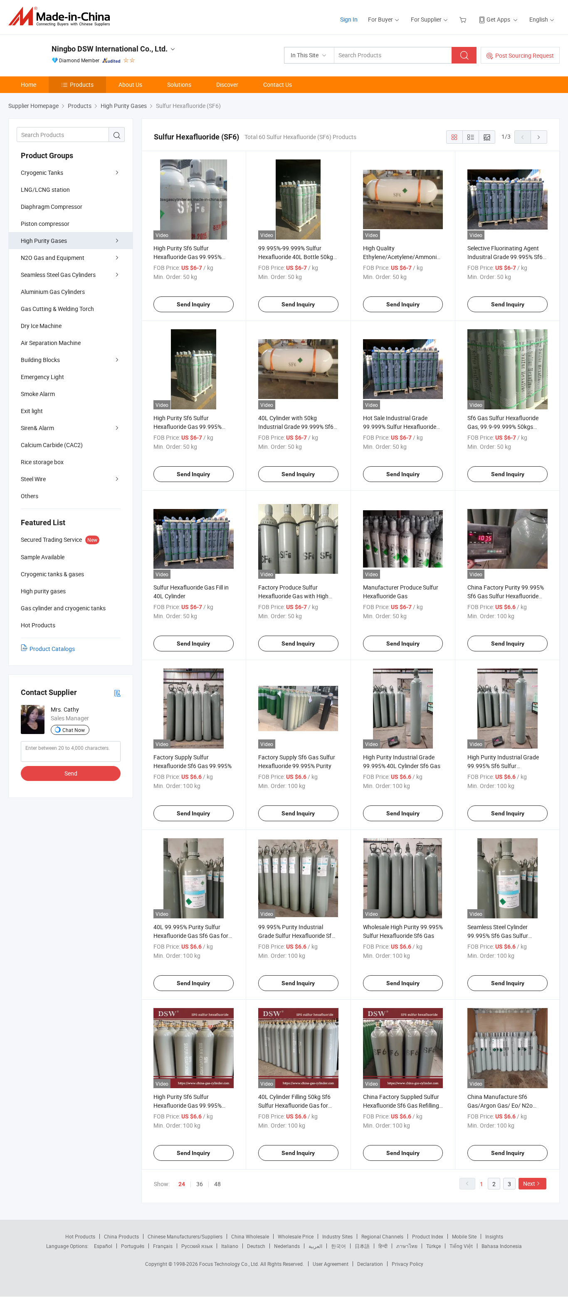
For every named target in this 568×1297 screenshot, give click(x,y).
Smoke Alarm (38, 394)
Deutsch (256, 1246)
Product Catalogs (52, 649)
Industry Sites (337, 1236)
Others (29, 496)
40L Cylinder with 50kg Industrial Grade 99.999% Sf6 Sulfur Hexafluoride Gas (295, 426)
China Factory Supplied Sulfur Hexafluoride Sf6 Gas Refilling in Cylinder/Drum (401, 1105)
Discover (227, 84)
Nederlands (287, 1246)
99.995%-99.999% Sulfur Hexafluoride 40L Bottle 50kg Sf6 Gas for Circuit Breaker (295, 256)
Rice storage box (42, 462)
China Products (121, 1236)
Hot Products (80, 1236)
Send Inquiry (193, 304)
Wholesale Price (296, 1236)
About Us (130, 84)
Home (28, 84)
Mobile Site (464, 1236)
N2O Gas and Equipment (52, 258)
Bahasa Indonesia (502, 1246)
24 (181, 1184)
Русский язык (196, 1246)
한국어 (338, 1246)
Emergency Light (42, 377)
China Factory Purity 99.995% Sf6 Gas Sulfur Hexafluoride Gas (505, 596)
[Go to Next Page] (539, 137)
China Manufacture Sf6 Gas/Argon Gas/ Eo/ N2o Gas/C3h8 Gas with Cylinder (503, 1105)
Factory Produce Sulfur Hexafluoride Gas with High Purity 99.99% (293, 596)
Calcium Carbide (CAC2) (52, 445)
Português (132, 1246)
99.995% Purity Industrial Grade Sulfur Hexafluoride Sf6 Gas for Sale (296, 935)
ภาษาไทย (406, 1246)
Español (103, 1246)
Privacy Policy (407, 1263)
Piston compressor (45, 224)
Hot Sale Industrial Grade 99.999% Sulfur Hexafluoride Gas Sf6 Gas (399, 426)
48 (217, 1184)
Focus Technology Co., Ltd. (229, 1263)
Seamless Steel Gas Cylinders (58, 275)
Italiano (229, 1246)
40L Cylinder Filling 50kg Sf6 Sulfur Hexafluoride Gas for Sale (294, 1105)
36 (199, 1184)
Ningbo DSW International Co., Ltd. (110, 48)
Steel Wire (33, 479)
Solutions (179, 84)
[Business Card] (117, 692)
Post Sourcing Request (524, 55)
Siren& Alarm (37, 428)
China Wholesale (250, 1236)
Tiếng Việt (461, 1246)
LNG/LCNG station (45, 189)
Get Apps (498, 19)
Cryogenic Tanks (42, 172)
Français (163, 1246)
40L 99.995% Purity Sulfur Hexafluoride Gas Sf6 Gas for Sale (190, 935)
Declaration (370, 1263)
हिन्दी (383, 1246)
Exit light (32, 411)
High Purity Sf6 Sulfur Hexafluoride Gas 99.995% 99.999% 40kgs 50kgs (187, 256)
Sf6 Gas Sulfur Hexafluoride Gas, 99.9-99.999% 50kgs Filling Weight (502, 426)
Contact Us (277, 84)
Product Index (427, 1236)
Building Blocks (40, 360)
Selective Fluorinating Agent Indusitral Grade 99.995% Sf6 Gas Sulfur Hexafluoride (505, 256)
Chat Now (73, 730)
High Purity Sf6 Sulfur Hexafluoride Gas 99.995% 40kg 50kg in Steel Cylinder (187, 1105)
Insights (494, 1236)
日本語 (362, 1246)
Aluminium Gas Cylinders (53, 292)
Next (529, 1183)
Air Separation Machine (51, 343)
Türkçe (433, 1246)
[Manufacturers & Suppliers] (61, 16)
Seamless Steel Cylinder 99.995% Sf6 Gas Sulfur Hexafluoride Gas (497, 935)
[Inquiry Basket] (463, 19)
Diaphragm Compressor (51, 206)
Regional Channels (382, 1236)
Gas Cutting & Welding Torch (57, 309)
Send (70, 773)
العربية (315, 1246)
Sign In (349, 19)
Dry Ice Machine (41, 326)
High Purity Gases (44, 241)
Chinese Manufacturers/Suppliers (185, 1236)
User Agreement (330, 1263)
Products (82, 84)
